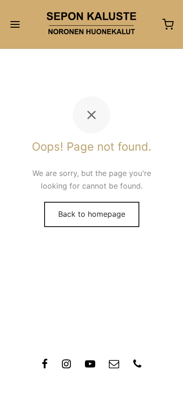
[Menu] (15, 24)
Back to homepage (91, 214)
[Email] (114, 365)
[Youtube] (90, 365)
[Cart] (168, 24)
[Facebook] (45, 365)
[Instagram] (66, 365)
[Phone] (137, 365)
